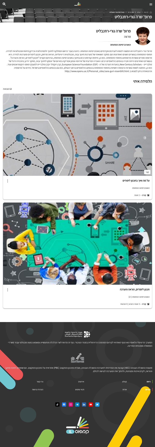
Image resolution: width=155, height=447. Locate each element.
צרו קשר (40, 381)
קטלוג (138, 12)
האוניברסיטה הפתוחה (120, 44)
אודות (124, 389)
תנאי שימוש (79, 389)
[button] (7, 181)
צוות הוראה (131, 12)
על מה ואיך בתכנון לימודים (136, 180)
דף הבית (146, 12)
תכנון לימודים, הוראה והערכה (135, 289)
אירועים (81, 381)
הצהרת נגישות (37, 389)
